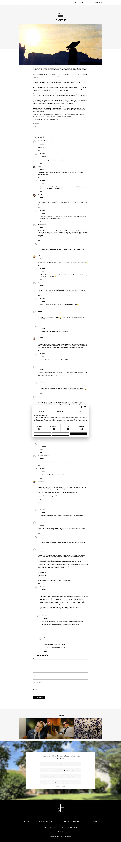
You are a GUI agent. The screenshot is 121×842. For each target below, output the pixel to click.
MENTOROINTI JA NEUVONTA (46, 821)
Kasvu (60, 16)
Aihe (34, 658)
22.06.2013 (46, 618)
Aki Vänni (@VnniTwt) (42, 224)
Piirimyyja (39, 166)
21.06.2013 (44, 539)
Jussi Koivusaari (41, 548)
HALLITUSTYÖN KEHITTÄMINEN (72, 821)
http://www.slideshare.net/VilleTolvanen (54, 647)
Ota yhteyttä (98, 2)
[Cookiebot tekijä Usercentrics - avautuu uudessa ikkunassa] (81, 407)
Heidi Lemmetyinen (41, 255)
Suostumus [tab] (41, 411)
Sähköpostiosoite (37, 682)
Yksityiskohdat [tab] (60, 411)
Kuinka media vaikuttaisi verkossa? (88, 737)
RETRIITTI (26, 821)
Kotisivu (35, 689)
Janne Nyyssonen (41, 481)
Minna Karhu (40, 194)
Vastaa (39, 150)
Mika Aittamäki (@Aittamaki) (43, 455)
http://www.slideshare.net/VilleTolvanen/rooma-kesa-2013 (67, 623)
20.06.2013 (44, 156)
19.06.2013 (42, 143)
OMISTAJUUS (93, 821)
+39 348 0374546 (73, 828)
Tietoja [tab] (79, 411)
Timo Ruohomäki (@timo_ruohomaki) (45, 140)
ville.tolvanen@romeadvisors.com (59, 828)
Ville (81, 2)
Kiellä (42, 434)
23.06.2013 (48, 640)
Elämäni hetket (32, 737)
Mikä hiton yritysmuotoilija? (60, 737)
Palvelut (88, 2)
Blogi (75, 2)
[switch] (53, 429)
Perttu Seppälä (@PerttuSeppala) (44, 521)
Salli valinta (60, 434)
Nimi (34, 675)
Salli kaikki (78, 434)
